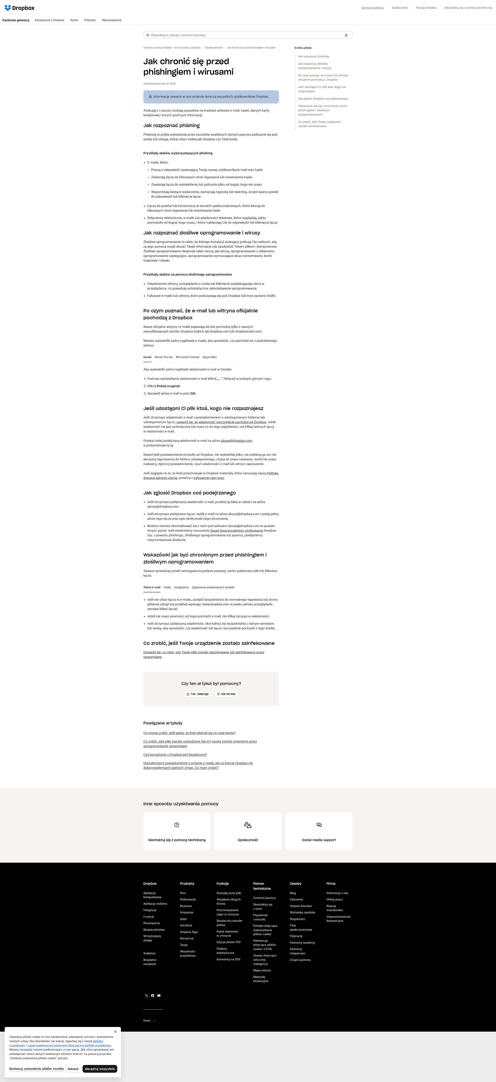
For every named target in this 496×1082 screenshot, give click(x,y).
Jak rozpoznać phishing (313, 56)
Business (186, 906)
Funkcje (148, 916)
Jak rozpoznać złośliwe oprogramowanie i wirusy (314, 66)
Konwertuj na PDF (229, 959)
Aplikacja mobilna (155, 903)
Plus (183, 893)
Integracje (150, 910)
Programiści (297, 919)
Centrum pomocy (372, 7)
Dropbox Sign (189, 932)
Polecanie (296, 936)
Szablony (149, 953)
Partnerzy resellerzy (302, 942)
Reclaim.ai (187, 938)
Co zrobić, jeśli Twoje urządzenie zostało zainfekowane (319, 124)
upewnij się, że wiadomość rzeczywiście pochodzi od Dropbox (221, 422)
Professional (188, 899)
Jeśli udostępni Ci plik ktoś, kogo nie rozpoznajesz (322, 89)
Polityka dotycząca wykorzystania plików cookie (265, 930)
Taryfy (184, 945)
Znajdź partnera (300, 959)
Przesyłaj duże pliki (229, 893)
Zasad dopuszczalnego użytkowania (236, 530)
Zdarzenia (296, 899)
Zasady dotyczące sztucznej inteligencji (264, 959)
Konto (74, 20)
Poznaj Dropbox (426, 7)
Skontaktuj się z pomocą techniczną (468, 7)
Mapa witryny (262, 970)
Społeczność (400, 7)
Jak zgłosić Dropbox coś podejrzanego (323, 98)
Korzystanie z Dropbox (49, 20)
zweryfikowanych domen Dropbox (168, 331)
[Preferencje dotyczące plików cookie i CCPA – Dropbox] (63, 1052)
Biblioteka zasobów (302, 912)
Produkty (90, 20)
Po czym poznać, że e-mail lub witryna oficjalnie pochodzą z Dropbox (323, 77)
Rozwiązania (151, 923)
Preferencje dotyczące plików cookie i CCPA (264, 945)
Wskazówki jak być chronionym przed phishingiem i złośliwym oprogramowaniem (322, 110)
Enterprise (186, 912)
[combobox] (248, 35)
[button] (147, 35)
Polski (147, 1020)
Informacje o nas (337, 893)
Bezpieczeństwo (154, 929)
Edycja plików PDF (229, 942)
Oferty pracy (334, 899)
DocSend (186, 925)
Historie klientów (301, 906)
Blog (293, 893)
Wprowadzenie (111, 20)
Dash (183, 919)
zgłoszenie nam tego (209, 478)
